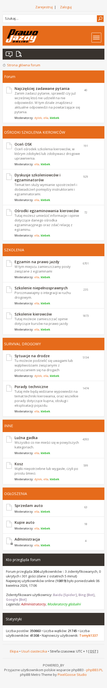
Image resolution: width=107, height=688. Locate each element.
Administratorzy (33, 604)
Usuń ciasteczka (34, 651)
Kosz (19, 463)
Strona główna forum (23, 65)
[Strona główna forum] (22, 35)
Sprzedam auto (29, 505)
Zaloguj (66, 7)
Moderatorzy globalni (64, 604)
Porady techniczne (31, 386)
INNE (8, 425)
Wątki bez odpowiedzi (9, 54)
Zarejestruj (44, 7)
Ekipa (14, 651)
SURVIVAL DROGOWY (22, 343)
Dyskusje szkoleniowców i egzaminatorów (38, 177)
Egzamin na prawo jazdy (37, 261)
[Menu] (96, 37)
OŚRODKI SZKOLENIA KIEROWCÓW (34, 132)
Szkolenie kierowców (33, 314)
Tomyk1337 (88, 635)
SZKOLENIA (14, 249)
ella (45, 118)
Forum (9, 76)
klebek (54, 118)
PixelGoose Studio (72, 674)
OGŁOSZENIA (15, 493)
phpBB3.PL (94, 670)
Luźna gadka (26, 437)
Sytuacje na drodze (32, 355)
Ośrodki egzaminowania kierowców (47, 210)
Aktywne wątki (19, 54)
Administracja (27, 539)
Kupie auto (25, 522)
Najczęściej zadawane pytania (42, 88)
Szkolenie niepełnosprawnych (41, 287)
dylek (38, 118)
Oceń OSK (23, 144)
